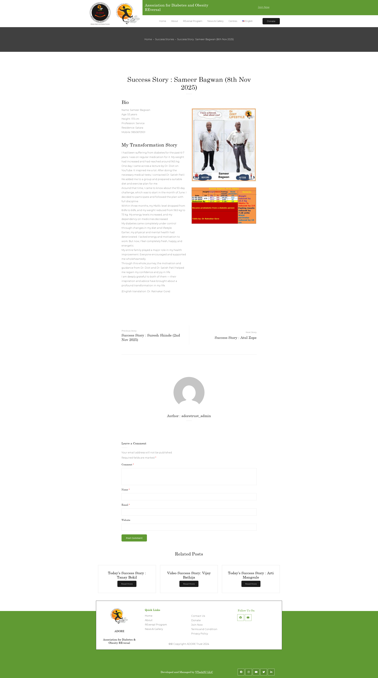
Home (148, 39)
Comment (128, 464)
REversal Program (156, 624)
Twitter (263, 672)
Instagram (248, 672)
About (149, 620)
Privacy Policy (199, 633)
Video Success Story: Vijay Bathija (189, 575)
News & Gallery (154, 629)
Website (126, 519)
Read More (127, 584)
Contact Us (198, 616)
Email (126, 504)
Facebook (240, 617)
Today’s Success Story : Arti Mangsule (251, 575)
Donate (271, 21)
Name (126, 489)
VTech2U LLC (204, 672)
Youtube (248, 617)
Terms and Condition (204, 629)
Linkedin (271, 672)
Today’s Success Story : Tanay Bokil (127, 575)
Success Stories (164, 39)
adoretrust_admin (196, 416)
